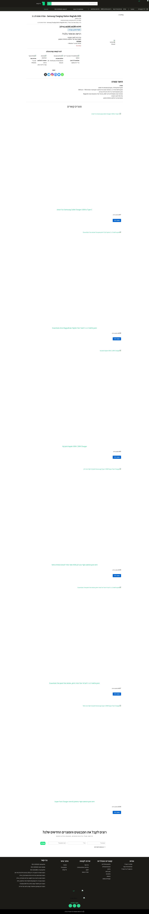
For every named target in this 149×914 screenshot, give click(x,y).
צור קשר (86, 865)
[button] (42, 843)
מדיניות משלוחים (95, 9)
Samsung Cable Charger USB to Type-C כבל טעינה (74, 209)
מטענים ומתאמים (65, 20)
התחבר (132, 9)
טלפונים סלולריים (106, 864)
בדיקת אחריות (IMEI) (106, 9)
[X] (45, 74)
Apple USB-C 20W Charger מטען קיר (74, 446)
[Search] (49, 3)
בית (80, 22)
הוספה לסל (117, 220)
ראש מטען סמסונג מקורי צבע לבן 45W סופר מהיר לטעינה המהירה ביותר (74, 565)
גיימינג (108, 869)
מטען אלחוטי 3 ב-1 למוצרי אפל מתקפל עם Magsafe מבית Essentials (74, 328)
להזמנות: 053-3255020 (61, 9)
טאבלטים (108, 871)
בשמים (108, 876)
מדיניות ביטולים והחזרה (83, 867)
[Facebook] (55, 74)
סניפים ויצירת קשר (117, 9)
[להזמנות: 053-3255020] (69, 9)
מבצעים (46, 9)
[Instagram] (52, 74)
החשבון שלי (64, 867)
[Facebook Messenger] (58, 74)
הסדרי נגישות (85, 872)
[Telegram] (48, 74)
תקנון (87, 870)
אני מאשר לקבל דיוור (99, 847)
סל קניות (64, 870)
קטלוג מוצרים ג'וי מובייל (73, 22)
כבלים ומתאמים (73, 20)
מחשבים (108, 874)
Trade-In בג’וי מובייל (126, 869)
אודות (124, 9)
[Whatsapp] (62, 74)
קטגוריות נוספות (106, 879)
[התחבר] (135, 9)
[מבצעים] (50, 9)
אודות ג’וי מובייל (128, 864)
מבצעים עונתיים (106, 867)
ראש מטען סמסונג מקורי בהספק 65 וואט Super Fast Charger (74, 801)
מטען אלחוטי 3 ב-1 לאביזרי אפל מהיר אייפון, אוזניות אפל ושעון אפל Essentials (74, 683)
